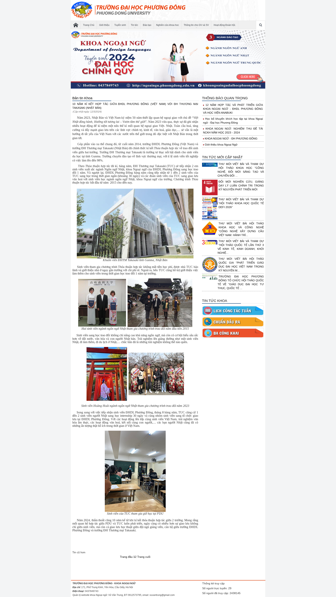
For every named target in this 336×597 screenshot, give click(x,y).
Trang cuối (143, 556)
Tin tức (134, 25)
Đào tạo (147, 25)
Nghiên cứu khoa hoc (167, 25)
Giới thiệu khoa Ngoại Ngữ (221, 144)
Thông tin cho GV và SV (196, 25)
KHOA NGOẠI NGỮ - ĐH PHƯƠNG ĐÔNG (231, 138)
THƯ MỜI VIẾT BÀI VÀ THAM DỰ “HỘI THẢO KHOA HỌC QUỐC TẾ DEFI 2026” (241, 203)
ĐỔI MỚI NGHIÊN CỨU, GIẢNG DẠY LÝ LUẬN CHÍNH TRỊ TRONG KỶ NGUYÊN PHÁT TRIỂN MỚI (241, 185)
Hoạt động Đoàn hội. (225, 25)
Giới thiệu (104, 25)
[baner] (168, 59)
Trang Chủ (88, 25)
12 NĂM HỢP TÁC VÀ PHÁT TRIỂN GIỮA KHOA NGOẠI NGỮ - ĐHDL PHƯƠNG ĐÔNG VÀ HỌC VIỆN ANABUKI (233, 108)
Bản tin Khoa (82, 98)
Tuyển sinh (120, 25)
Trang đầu (126, 556)
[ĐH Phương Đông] (75, 25)
